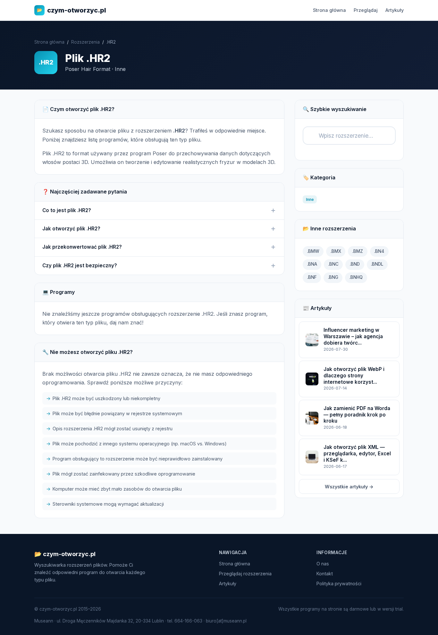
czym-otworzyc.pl (71, 10)
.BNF (312, 277)
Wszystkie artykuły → (349, 486)
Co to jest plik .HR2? (66, 210)
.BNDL (377, 264)
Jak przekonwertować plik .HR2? (82, 247)
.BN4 (379, 251)
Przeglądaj (366, 10)
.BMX (336, 251)
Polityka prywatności (338, 583)
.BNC (333, 264)
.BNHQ (356, 277)
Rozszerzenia (85, 42)
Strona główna (329, 10)
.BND (355, 264)
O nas (322, 563)
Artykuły (394, 10)
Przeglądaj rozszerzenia (245, 573)
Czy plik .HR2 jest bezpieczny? (79, 265)
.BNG (333, 277)
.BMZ (357, 251)
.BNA (312, 264)
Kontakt (324, 573)
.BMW (313, 251)
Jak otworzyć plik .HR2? (71, 229)
